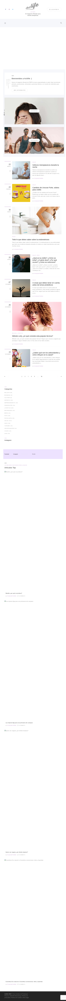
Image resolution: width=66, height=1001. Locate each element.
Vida (6, 433)
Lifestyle (20, 333)
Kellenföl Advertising (15, 995)
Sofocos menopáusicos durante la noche (45, 166)
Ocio (6, 415)
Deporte (7, 400)
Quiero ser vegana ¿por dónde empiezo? (17, 852)
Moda (6, 413)
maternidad (8, 410)
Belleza (14, 333)
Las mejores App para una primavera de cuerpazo (19, 722)
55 (41, 376)
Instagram (34, 140)
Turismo (7, 425)
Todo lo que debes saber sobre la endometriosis (30, 240)
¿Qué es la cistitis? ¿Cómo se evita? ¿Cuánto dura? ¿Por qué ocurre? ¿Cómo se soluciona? (44, 260)
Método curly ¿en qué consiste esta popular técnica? (32, 336)
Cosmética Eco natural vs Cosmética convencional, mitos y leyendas (24, 981)
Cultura (7, 397)
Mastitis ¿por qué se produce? (14, 593)
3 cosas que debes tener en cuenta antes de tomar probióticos (46, 284)
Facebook (34, 110)
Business (7, 395)
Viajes (7, 430)
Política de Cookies (16, 997)
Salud (34, 162)
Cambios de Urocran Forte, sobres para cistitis (45, 189)
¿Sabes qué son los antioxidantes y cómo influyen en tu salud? (46, 354)
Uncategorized (10, 428)
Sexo (38, 255)
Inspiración (8, 405)
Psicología (8, 418)
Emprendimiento (10, 402)
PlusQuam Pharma (37, 178)
